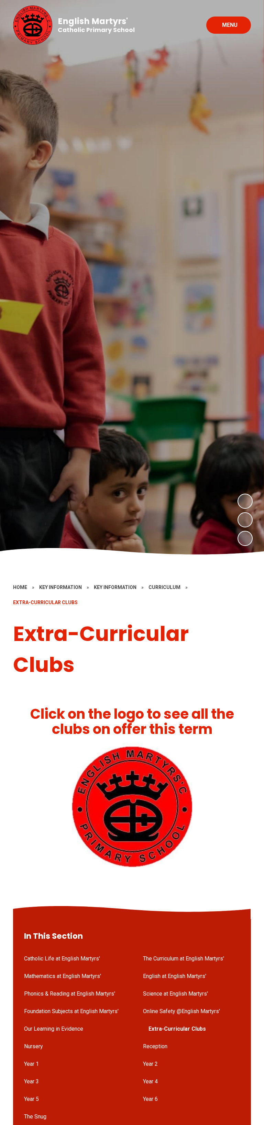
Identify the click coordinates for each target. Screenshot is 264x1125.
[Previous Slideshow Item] (245, 519)
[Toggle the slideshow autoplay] (245, 538)
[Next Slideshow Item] (245, 501)
